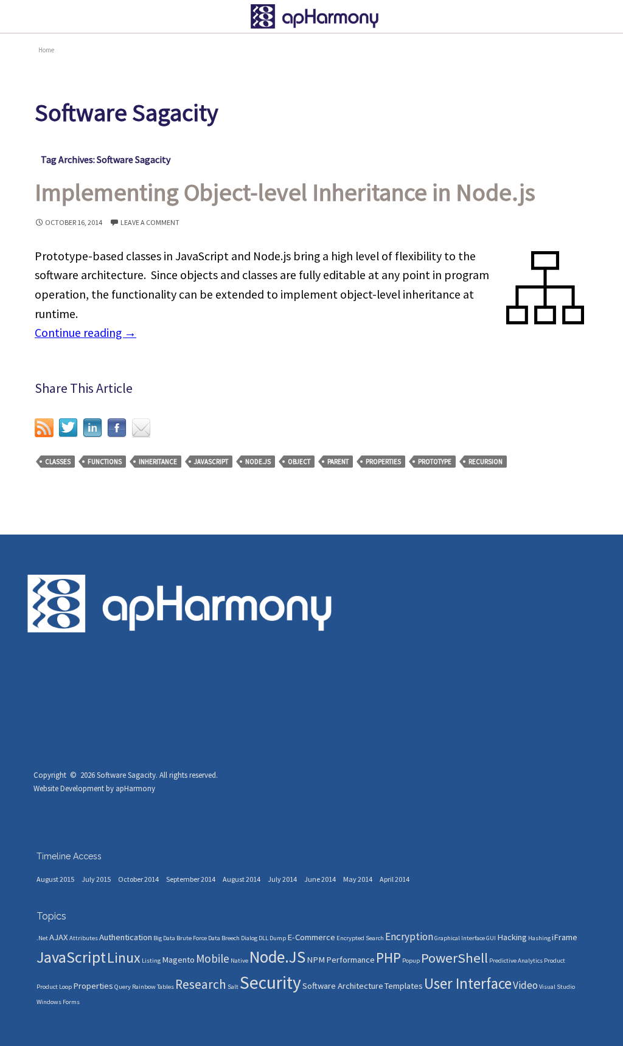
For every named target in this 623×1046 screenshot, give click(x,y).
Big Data (164, 938)
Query (122, 987)
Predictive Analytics (516, 961)
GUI (491, 938)
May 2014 (357, 879)
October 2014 (138, 879)
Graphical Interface (459, 938)
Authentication (125, 937)
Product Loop (54, 987)
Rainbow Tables (153, 987)
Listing (151, 961)
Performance (350, 959)
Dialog (249, 938)
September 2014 (190, 879)
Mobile (212, 958)
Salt (233, 987)
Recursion (485, 461)
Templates (404, 985)
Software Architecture (342, 985)
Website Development (68, 788)
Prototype (434, 461)
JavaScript (211, 461)
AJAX (58, 937)
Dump (278, 938)
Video (525, 985)
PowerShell (454, 957)
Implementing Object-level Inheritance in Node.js (285, 192)
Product (554, 961)
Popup (411, 961)
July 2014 (282, 879)
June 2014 (320, 879)
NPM (316, 959)
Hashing (539, 938)
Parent (338, 461)
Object (299, 461)
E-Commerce (311, 937)
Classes (58, 461)
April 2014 (394, 879)
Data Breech (224, 938)
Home (46, 50)
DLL (263, 938)
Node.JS (258, 461)
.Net (42, 938)
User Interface (468, 983)
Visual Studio (557, 987)
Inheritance (158, 461)
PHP (388, 958)
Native (239, 961)
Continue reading (85, 332)
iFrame (564, 937)
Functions (105, 461)
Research (200, 984)
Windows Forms (58, 1002)
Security (270, 982)
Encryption (409, 936)
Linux (124, 958)
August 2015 (55, 879)
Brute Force (191, 938)
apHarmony (135, 788)
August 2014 (241, 879)
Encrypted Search (360, 938)
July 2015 (96, 879)
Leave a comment (149, 222)
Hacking (512, 937)
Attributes (83, 938)
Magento (178, 959)
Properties (383, 461)
